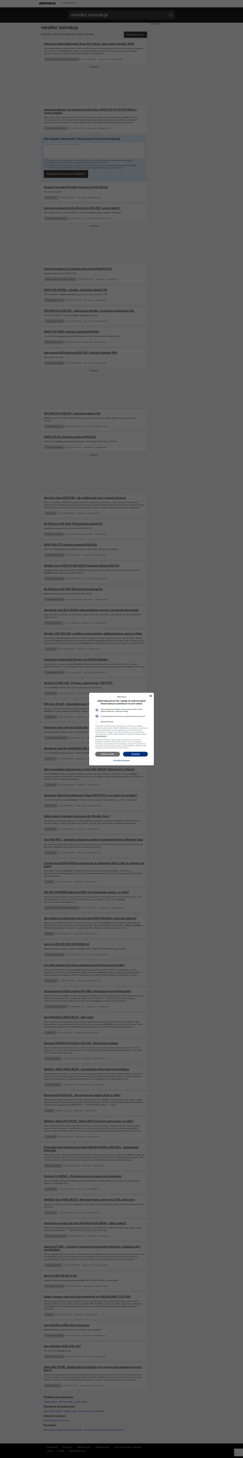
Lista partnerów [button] (100, 736)
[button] (121, 721)
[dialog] (121, 729)
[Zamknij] (150, 695)
